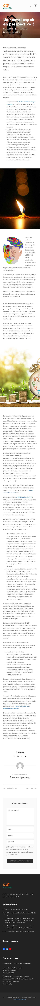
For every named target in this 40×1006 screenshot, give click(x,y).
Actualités (24, 29)
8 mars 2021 (8, 29)
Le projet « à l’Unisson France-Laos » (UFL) (19, 931)
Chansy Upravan (20, 777)
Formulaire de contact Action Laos (16, 976)
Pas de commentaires (11, 32)
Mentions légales (20, 999)
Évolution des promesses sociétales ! (17, 909)
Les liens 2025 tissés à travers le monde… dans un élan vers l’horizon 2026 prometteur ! (20, 927)
